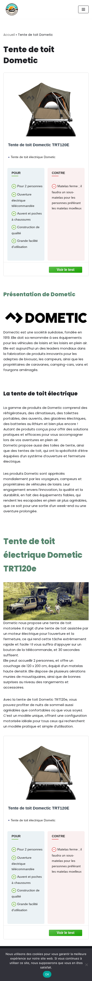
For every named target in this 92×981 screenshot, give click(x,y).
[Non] (86, 964)
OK (47, 974)
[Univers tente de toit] (10, 9)
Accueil (9, 34)
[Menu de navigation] (83, 9)
